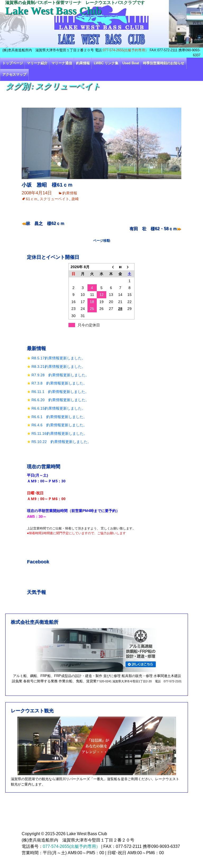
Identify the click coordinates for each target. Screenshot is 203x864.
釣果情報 (83, 63)
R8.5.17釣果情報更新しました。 (58, 358)
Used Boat (130, 63)
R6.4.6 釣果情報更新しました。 (59, 425)
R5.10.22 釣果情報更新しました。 (61, 442)
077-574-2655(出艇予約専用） (126, 50)
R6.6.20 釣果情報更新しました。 (60, 400)
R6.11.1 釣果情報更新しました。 (60, 392)
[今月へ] (120, 266)
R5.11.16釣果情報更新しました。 (59, 433)
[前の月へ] (111, 266)
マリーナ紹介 (37, 63)
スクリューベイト (54, 199)
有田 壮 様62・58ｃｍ (153, 228)
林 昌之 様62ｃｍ (45, 223)
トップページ (12, 63)
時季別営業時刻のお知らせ (163, 63)
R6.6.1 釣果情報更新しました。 (59, 417)
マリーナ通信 (62, 63)
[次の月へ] (130, 266)
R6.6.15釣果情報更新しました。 (58, 408)
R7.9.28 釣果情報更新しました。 (60, 375)
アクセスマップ (14, 74)
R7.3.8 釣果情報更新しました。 (59, 383)
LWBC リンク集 (106, 63)
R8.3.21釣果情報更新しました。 (58, 366)
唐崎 (75, 199)
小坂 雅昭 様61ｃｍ (47, 185)
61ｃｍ (32, 199)
